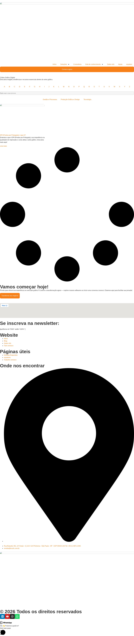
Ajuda (120, 64)
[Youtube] (7, 616)
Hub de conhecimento (93, 64)
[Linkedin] (2, 616)
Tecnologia (87, 99)
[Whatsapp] (17, 616)
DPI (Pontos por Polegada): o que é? (13, 135)
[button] (67, 631)
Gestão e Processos (50, 99)
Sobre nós (110, 64)
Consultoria (77, 64)
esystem (129, 64)
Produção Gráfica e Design (70, 99)
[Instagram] (12, 616)
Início (54, 64)
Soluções (63, 64)
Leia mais (3, 146)
